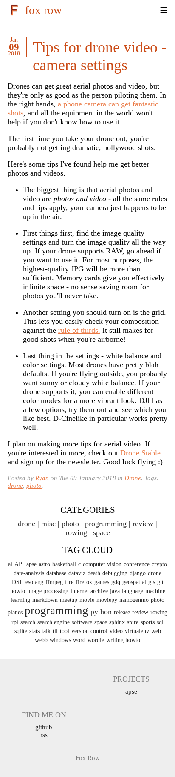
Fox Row (43, 10)
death (94, 573)
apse (31, 564)
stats (34, 631)
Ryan (42, 477)
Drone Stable (140, 453)
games (101, 582)
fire (69, 582)
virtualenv (137, 631)
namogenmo (134, 600)
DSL (17, 582)
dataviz (76, 573)
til (55, 631)
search (27, 622)
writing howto (123, 640)
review (140, 612)
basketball (64, 564)
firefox (84, 582)
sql (160, 622)
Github (43, 727)
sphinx (117, 622)
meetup (68, 600)
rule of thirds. (79, 330)
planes (15, 612)
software (82, 622)
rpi (14, 622)
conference (137, 564)
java (115, 591)
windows (60, 640)
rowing (158, 612)
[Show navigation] (153, 10)
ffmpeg (54, 582)
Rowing (76, 532)
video (116, 631)
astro (44, 564)
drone (15, 485)
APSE (131, 691)
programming (106, 523)
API (19, 564)
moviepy (106, 600)
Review (143, 523)
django (138, 573)
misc (48, 523)
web (156, 631)
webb (41, 640)
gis (151, 582)
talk (46, 631)
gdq (115, 582)
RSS (44, 734)
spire (132, 622)
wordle (96, 640)
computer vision (102, 564)
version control (89, 631)
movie (86, 600)
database (56, 573)
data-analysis (29, 573)
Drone (132, 477)
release (122, 612)
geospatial (134, 582)
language (132, 591)
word (79, 640)
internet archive (89, 591)
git (160, 582)
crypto (159, 564)
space (101, 532)
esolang (34, 582)
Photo (70, 523)
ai (10, 564)
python (101, 611)
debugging (114, 573)
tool (64, 631)
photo (34, 485)
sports (148, 622)
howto (17, 591)
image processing (47, 591)
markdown (45, 600)
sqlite (20, 631)
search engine (53, 622)
